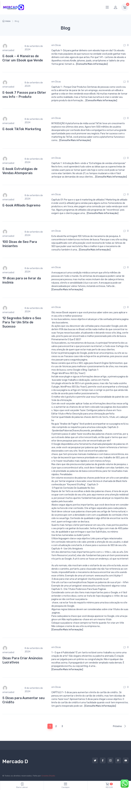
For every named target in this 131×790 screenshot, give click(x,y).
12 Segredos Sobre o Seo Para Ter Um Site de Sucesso (21, 322)
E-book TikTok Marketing (21, 129)
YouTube (126, 760)
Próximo (118, 726)
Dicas (58, 45)
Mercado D (15, 761)
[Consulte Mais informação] (92, 64)
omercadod (8, 50)
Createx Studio (48, 776)
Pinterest (118, 760)
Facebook (103, 760)
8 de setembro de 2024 (34, 48)
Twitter (95, 760)
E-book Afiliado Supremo (21, 205)
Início (8, 21)
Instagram (110, 760)
